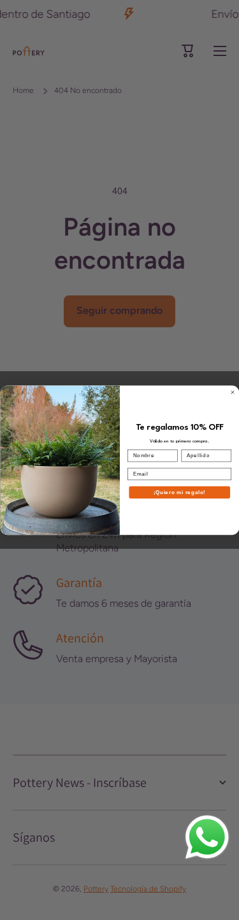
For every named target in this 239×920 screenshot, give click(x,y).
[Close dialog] (232, 392)
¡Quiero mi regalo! (179, 492)
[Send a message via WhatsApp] (207, 837)
